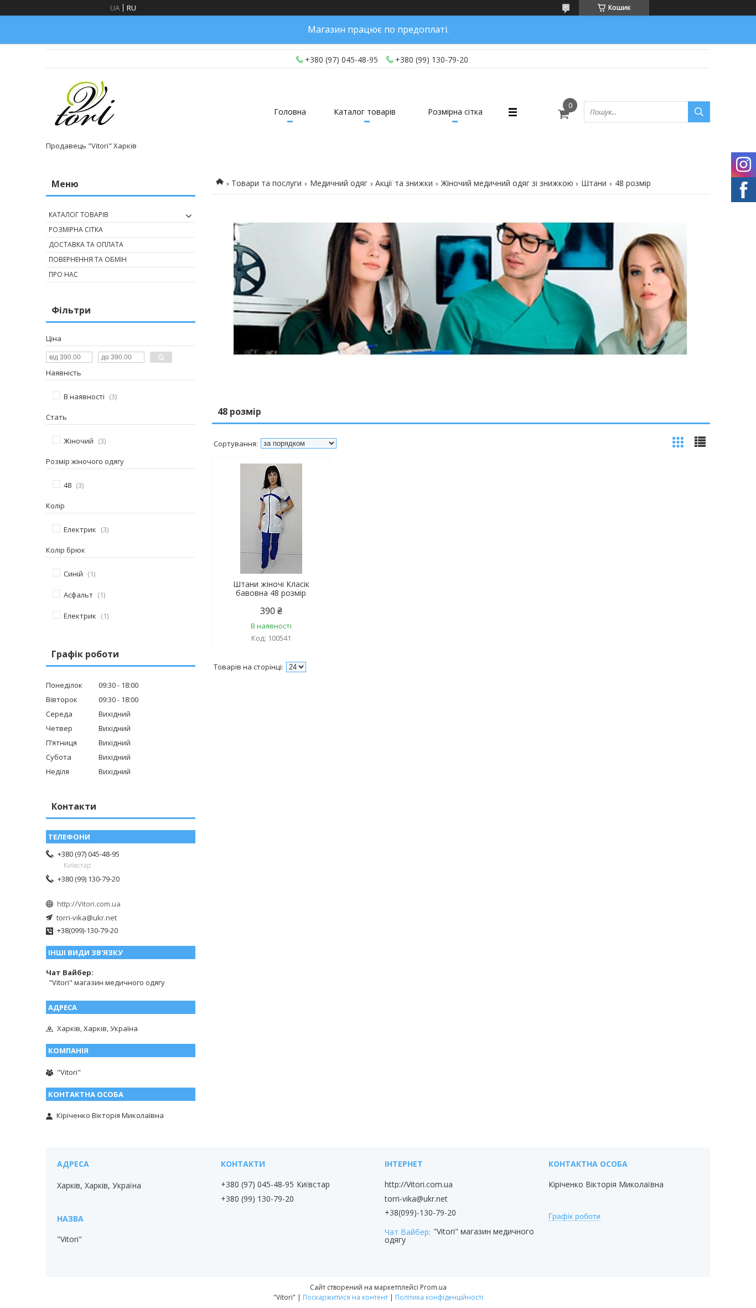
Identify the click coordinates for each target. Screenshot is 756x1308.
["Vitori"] (86, 107)
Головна (290, 111)
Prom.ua (433, 1287)
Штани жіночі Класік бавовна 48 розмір (271, 589)
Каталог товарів (365, 111)
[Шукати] (699, 111)
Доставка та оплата (86, 244)
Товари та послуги (266, 183)
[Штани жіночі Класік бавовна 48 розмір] (271, 519)
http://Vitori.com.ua (89, 903)
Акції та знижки (404, 183)
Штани (594, 183)
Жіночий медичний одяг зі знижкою (507, 183)
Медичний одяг (338, 183)
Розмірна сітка (455, 111)
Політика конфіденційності (439, 1297)
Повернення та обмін (88, 259)
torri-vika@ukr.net (86, 917)
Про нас (63, 274)
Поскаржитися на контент (345, 1297)
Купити (309, 486)
